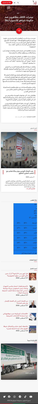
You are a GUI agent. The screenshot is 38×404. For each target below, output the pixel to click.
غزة (16, 116)
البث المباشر (7, 2)
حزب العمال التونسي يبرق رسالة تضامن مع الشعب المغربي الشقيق (20, 172)
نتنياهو (24, 116)
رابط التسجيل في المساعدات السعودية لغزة (22, 366)
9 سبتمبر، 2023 (30, 177)
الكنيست (20, 116)
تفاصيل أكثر (30, 188)
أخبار (18, 13)
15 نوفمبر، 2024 (29, 373)
